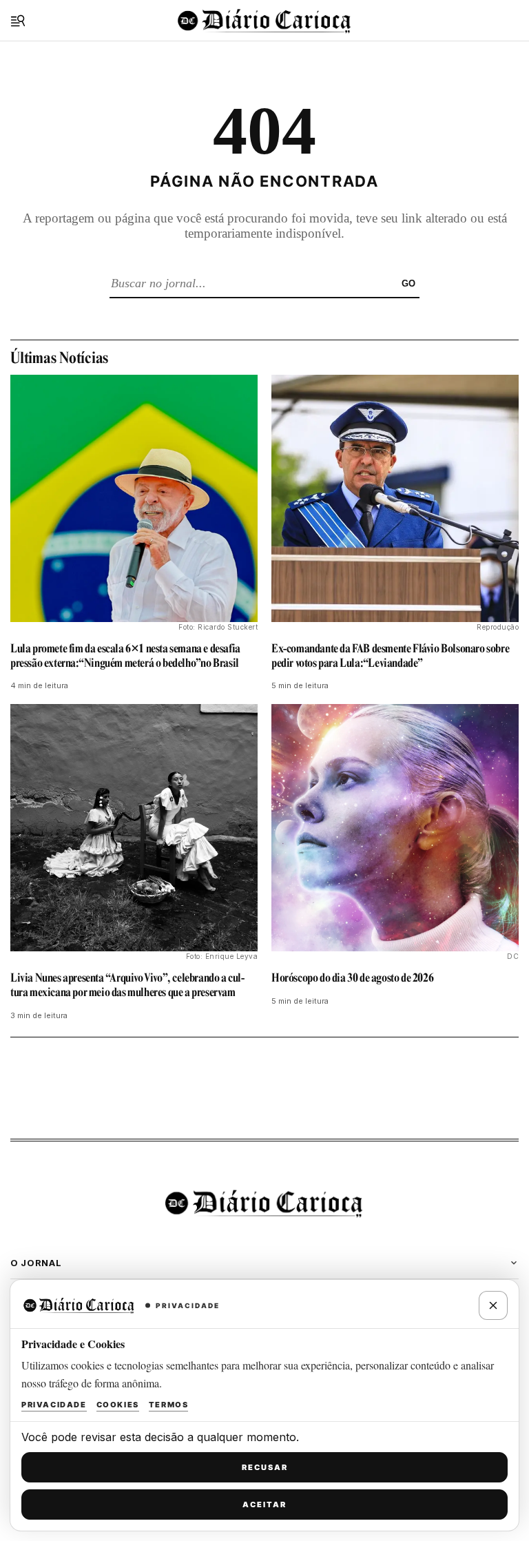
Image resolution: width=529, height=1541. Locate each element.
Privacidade (54, 1404)
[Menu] (17, 20)
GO (408, 283)
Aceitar (264, 1504)
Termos (169, 1404)
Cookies (117, 1404)
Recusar (265, 1467)
